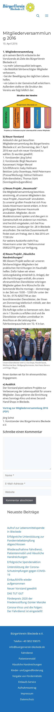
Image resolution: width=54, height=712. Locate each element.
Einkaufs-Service (27, 682)
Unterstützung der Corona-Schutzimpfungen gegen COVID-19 (26, 570)
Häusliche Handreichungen (27, 664)
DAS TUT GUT (15, 593)
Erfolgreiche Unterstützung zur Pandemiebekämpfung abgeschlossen (25, 540)
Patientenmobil (27, 658)
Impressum (27, 693)
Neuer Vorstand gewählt (22, 588)
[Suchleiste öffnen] (38, 16)
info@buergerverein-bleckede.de (27, 647)
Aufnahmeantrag (27, 687)
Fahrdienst (27, 652)
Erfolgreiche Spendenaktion (24, 562)
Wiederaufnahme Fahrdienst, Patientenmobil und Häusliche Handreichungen (25, 553)
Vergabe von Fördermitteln (27, 676)
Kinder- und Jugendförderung (27, 670)
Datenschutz (27, 699)
